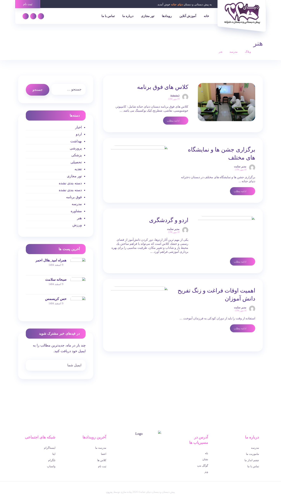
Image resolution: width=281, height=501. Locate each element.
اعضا (103, 454)
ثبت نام (102, 466)
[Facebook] (148, 451)
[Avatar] (185, 97)
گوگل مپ (202, 465)
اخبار (78, 127)
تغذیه (78, 169)
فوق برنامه (74, 197)
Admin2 (174, 96)
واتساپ (51, 466)
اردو (79, 134)
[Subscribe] (31, 365)
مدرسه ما (100, 447)
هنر (79, 218)
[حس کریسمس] (78, 304)
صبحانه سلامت (56, 279)
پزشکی (76, 155)
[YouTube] (137, 451)
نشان (205, 459)
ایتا (53, 454)
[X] (143, 451)
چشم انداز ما (251, 460)
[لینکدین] (33, 16)
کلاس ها (101, 460)
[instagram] (132, 451)
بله (206, 453)
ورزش (77, 225)
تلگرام (51, 460)
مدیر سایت (240, 166)
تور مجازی (74, 176)
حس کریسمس (56, 299)
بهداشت (76, 141)
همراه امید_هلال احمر (51, 260)
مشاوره (76, 211)
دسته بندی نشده (70, 183)
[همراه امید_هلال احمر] (78, 265)
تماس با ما (253, 466)
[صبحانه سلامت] (78, 284)
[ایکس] (26, 16)
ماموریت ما (252, 454)
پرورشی (76, 148)
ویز (206, 471)
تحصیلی (76, 162)
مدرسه (77, 204)
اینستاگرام (49, 447)
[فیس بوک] (41, 16)
